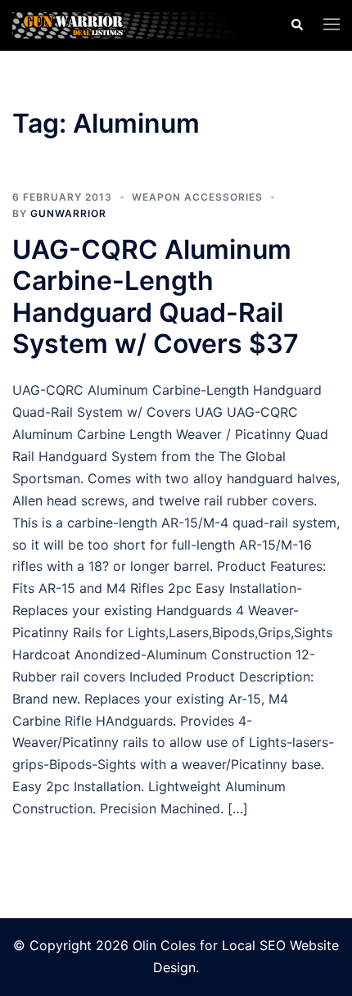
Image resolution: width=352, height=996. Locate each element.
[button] (296, 25)
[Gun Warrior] (138, 24)
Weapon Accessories (197, 197)
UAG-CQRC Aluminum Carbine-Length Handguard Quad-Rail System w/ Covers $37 (155, 296)
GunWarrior (68, 213)
